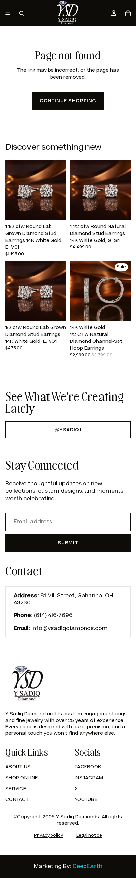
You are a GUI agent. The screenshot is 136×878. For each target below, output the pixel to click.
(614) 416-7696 (53, 615)
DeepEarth (87, 866)
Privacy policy (48, 835)
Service (15, 788)
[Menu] (7, 13)
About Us (18, 767)
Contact (17, 799)
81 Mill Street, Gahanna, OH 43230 (63, 599)
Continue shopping (68, 100)
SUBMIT (68, 542)
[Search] (22, 13)
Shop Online (21, 777)
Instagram (89, 777)
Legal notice (89, 835)
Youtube (86, 799)
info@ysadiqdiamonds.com (69, 628)
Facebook (88, 767)
